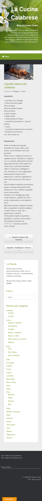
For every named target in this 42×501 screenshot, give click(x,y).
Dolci (8, 346)
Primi (8, 392)
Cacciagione (12, 326)
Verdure (9, 438)
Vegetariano (10, 434)
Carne (6, 226)
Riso (9, 404)
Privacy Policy (6, 467)
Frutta (8, 369)
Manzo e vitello (13, 336)
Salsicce (11, 342)
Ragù (8, 408)
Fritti (9, 349)
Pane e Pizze (11, 382)
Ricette (12, 226)
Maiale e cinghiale (14, 332)
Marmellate (10, 379)
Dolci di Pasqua (13, 355)
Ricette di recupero (13, 411)
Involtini (11, 316)
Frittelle (9, 366)
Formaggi (10, 362)
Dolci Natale (12, 352)
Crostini (11, 313)
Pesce (8, 389)
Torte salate (10, 424)
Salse (8, 415)
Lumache (9, 376)
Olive (8, 385)
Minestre (11, 394)
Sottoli (8, 421)
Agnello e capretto (20, 223)
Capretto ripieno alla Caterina (18, 238)
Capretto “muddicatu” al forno (19, 248)
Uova (8, 428)
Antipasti (9, 310)
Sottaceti (9, 418)
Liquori (8, 372)
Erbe (8, 359)
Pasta (10, 398)
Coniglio (11, 329)
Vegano (9, 431)
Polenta (11, 401)
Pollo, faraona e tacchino (17, 339)
